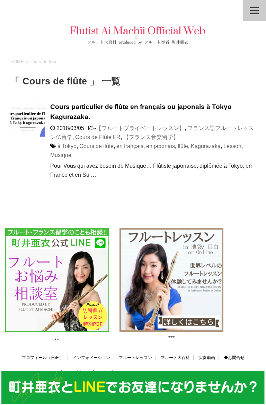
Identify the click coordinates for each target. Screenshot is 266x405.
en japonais (160, 146)
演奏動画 (206, 357)
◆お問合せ (234, 357)
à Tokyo (67, 146)
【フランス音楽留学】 (151, 137)
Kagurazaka (206, 146)
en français (129, 146)
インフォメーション (91, 357)
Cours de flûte (96, 146)
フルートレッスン (135, 357)
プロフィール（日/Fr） (43, 357)
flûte (183, 146)
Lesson (232, 146)
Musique (60, 155)
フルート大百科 (175, 357)
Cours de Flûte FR (98, 137)
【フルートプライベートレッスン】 (140, 128)
